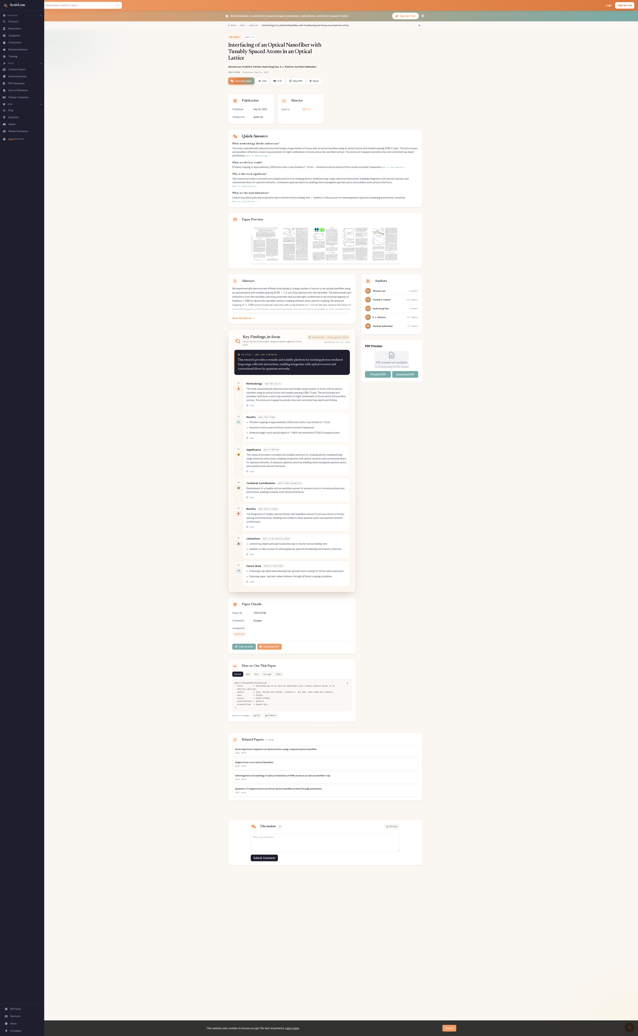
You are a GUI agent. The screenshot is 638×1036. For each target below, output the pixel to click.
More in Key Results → (393, 167)
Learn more (292, 1028)
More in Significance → (245, 186)
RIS (258, 715)
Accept (449, 1028)
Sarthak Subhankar (306, 66)
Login (609, 5)
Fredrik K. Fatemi (251, 66)
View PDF (297, 80)
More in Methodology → (258, 156)
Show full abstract (242, 318)
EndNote (272, 715)
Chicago (267, 674)
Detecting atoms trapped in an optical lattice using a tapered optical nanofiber (276, 749)
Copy (251, 405)
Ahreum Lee (234, 66)
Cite (264, 80)
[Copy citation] (347, 683)
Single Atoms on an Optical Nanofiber (254, 762)
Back (233, 25)
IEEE (278, 674)
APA (248, 674)
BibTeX (237, 674)
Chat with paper (243, 80)
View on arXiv (246, 646)
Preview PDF (378, 374)
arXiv (243, 753)
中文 (279, 80)
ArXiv (308, 109)
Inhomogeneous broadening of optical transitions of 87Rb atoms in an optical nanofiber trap (282, 775)
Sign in (11, 139)
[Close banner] (423, 16)
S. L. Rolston (287, 66)
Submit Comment (264, 858)
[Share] (419, 25)
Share (316, 80)
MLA (256, 674)
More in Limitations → (244, 201)
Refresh (393, 826)
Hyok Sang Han (270, 66)
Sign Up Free (625, 5)
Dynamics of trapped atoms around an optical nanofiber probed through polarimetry (278, 788)
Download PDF (271, 646)
